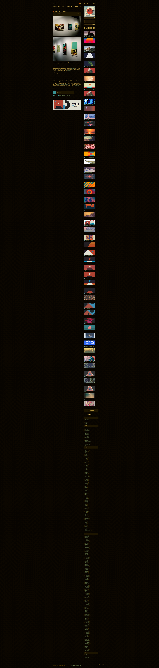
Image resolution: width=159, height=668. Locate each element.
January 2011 (87, 612)
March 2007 (86, 646)
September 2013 (87, 587)
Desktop (86, 466)
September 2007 (87, 643)
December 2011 (87, 603)
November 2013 (87, 585)
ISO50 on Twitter (87, 433)
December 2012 (87, 594)
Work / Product (102, 664)
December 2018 (87, 540)
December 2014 (87, 575)
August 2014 (86, 578)
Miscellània (86, 493)
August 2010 (86, 616)
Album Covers (87, 450)
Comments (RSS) (78, 665)
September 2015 (87, 568)
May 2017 (86, 553)
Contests (86, 461)
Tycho (86, 523)
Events (86, 468)
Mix (85, 494)
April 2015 (86, 572)
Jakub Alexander (87, 420)
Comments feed (87, 656)
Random (86, 509)
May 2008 (86, 637)
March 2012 (86, 601)
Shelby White (87, 421)
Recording (86, 511)
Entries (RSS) (73, 665)
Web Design (86, 528)
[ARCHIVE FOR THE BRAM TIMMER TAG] (64, 9)
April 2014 (86, 581)
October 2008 (87, 633)
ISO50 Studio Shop (77, 85)
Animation (86, 451)
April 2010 (86, 619)
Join (80, 6)
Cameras (86, 457)
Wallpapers (86, 527)
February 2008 (87, 639)
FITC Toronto (68, 87)
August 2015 (86, 569)
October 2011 (87, 605)
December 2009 (87, 622)
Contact (72, 6)
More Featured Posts (91, 410)
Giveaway (86, 475)
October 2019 (87, 536)
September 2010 (87, 615)
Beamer (86, 423)
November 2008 (87, 632)
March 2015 (86, 573)
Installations (86, 483)
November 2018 (87, 541)
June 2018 (86, 543)
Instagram (86, 482)
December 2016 (87, 557)
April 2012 (86, 600)
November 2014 (87, 576)
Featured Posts (89, 28)
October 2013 (87, 586)
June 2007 (86, 644)
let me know (69, 70)
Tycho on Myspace (87, 444)
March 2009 (86, 629)
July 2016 (86, 561)
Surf (85, 519)
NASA (86, 497)
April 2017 (86, 554)
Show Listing (86, 514)
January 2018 (87, 547)
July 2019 (86, 537)
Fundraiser (86, 472)
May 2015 (86, 571)
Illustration (86, 480)
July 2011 (86, 607)
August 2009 (86, 625)
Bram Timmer (73, 68)
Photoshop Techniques (88, 502)
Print (85, 504)
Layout (86, 489)
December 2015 (87, 566)
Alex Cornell (86, 427)
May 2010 (86, 618)
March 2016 (86, 564)
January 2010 (87, 621)
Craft (85, 463)
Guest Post (86, 477)
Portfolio (55, 6)
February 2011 (87, 611)
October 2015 (87, 567)
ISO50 (86, 487)
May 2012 (86, 599)
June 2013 (86, 589)
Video (86, 526)
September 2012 (87, 596)
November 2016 (87, 558)
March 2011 (86, 610)
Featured (86, 470)
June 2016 (86, 562)
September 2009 (87, 624)
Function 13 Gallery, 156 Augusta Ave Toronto (63, 84)
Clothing (86, 459)
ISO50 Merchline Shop (57, 86)
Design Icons (87, 465)
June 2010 (86, 617)
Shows (86, 515)
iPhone (86, 486)
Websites (86, 529)
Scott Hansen (87, 419)
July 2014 (86, 579)
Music (86, 496)
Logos (86, 491)
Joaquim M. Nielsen (87, 436)
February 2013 (87, 592)
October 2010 (87, 614)
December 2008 (87, 631)
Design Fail (86, 464)
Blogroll (86, 455)
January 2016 (87, 565)
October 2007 (87, 642)
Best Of (86, 454)
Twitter (76, 6)
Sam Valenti (86, 422)
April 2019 (86, 539)
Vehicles (86, 525)
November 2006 (87, 649)
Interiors (86, 484)
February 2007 (87, 647)
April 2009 (86, 628)
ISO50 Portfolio (87, 434)
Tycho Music (63, 6)
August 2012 (86, 597)
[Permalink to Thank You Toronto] (60, 11)
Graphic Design (87, 476)
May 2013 (86, 590)
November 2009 (87, 623)
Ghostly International (87, 430)
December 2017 (87, 548)
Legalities (86, 490)
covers (86, 462)
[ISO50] (56, 3)
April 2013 (86, 591)
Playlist (89, 3)
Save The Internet (87, 443)
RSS (80, 3)
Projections (86, 508)
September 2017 (87, 550)
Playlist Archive (89, 18)
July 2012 (86, 598)
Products (86, 507)
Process (86, 505)
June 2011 (86, 608)
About (68, 6)
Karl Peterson (87, 437)
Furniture (86, 473)
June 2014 (86, 580)
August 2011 (86, 606)
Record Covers (87, 510)
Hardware (86, 479)
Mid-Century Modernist (88, 441)
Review (86, 512)
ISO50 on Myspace (87, 432)
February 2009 (87, 630)
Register (86, 654)
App (85, 452)
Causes (86, 458)
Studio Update (87, 518)
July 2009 (86, 626)
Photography (86, 500)
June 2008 (86, 636)
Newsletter (86, 498)
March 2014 (86, 582)
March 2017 (86, 555)
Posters (86, 503)
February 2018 (87, 546)
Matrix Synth (86, 439)
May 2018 (86, 544)
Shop (59, 6)
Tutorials (86, 522)
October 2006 (87, 650)
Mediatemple (86, 440)
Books (86, 456)
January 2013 (87, 593)
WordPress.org (87, 657)
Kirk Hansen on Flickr (88, 438)
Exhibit (86, 469)
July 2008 (86, 635)
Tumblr (86, 521)
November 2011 (87, 604)
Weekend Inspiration (87, 530)
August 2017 (86, 551)
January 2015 (87, 574)
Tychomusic (86, 445)
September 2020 (87, 535)
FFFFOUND (86, 429)
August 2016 (86, 560)
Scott (60, 13)
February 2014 (87, 583)
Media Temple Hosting (89, 415)
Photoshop (86, 501)
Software (86, 516)
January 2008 (87, 640)
